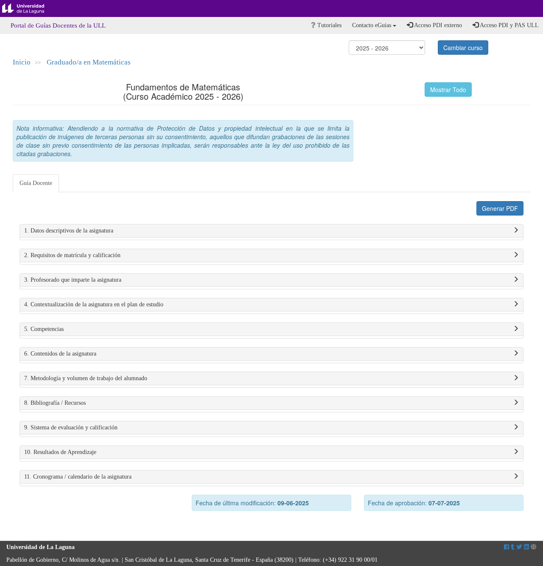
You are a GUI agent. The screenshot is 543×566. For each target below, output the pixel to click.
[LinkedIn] (526, 547)
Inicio (22, 62)
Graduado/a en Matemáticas (89, 62)
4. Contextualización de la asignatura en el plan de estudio (93, 304)
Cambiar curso (463, 47)
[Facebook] (506, 547)
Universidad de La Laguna (29, 8)
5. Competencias (44, 329)
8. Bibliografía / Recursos (55, 403)
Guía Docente (36, 183)
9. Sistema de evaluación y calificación (71, 427)
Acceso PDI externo (437, 25)
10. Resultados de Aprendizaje (60, 452)
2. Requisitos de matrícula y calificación (72, 255)
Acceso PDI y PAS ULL (509, 25)
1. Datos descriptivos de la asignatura (68, 230)
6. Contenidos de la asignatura (60, 353)
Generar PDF (500, 208)
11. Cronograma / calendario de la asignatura (78, 477)
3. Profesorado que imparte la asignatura (72, 280)
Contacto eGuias (372, 25)
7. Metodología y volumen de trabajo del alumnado (85, 378)
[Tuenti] (513, 547)
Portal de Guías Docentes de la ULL (58, 25)
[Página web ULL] (534, 547)
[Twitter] (519, 547)
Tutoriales (328, 25)
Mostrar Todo (448, 89)
